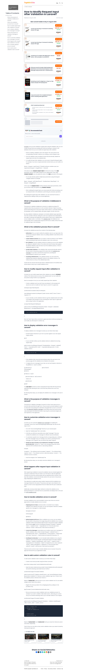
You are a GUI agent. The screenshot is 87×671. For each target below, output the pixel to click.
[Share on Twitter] (38, 652)
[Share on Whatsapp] (44, 652)
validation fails (47, 219)
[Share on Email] (50, 652)
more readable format (31, 492)
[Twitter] (62, 668)
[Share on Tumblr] (48, 652)
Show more (9, 15)
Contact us (59, 668)
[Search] (59, 3)
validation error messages (43, 422)
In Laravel (26, 146)
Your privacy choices (52, 668)
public (33, 524)
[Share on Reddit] (46, 652)
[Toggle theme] (61, 130)
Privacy (45, 668)
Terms (42, 668)
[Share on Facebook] (36, 652)
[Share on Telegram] (42, 652)
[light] (62, 3)
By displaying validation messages (35, 409)
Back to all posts (28, 6)
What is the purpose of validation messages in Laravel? (12, 34)
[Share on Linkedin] (40, 652)
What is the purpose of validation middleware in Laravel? (12, 19)
